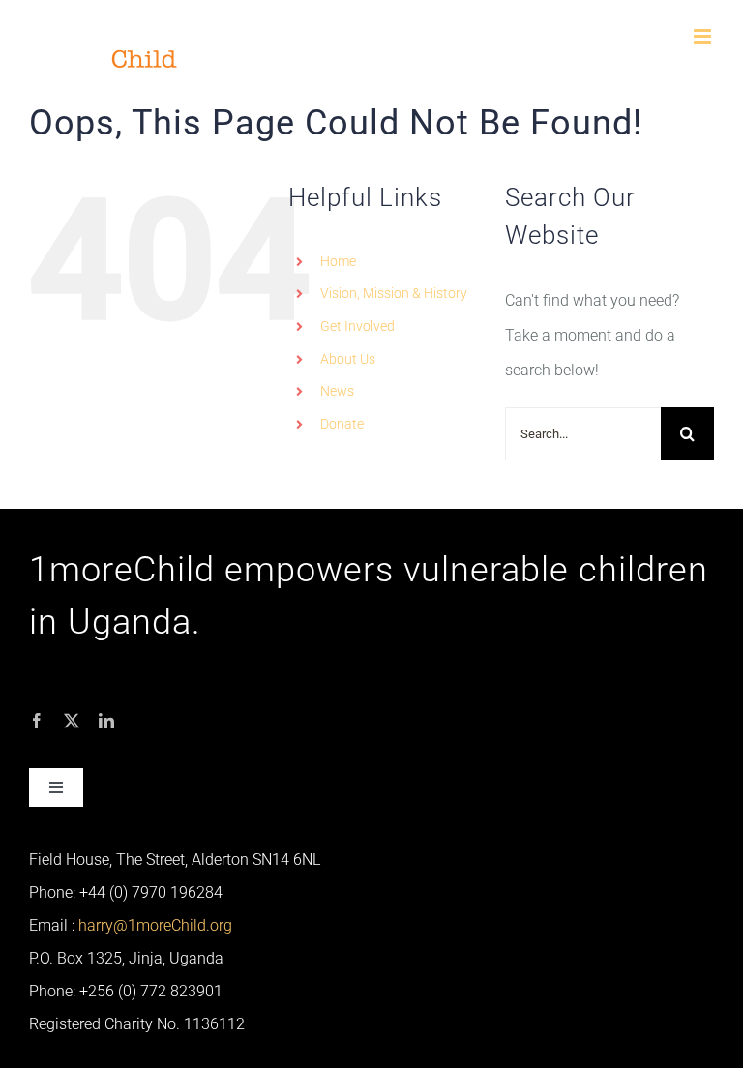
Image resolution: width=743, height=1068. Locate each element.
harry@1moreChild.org (155, 925)
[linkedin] (106, 720)
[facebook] (37, 720)
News (337, 391)
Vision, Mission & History (393, 293)
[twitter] (71, 720)
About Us (347, 359)
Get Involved (357, 326)
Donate (342, 423)
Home (338, 261)
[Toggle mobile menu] (704, 36)
